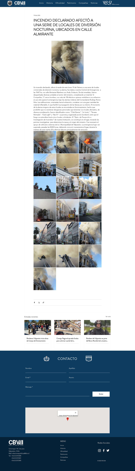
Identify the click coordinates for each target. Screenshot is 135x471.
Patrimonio (64, 454)
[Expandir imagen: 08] (67, 233)
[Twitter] (108, 450)
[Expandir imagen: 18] (90, 256)
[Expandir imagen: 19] (45, 279)
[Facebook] (104, 450)
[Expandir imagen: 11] (67, 210)
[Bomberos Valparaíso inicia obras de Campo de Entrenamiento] (37, 327)
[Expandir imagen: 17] (67, 256)
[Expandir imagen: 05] (67, 165)
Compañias (64, 457)
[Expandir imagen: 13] (90, 187)
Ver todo (108, 316)
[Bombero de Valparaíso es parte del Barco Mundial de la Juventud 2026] (97, 327)
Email (27, 377)
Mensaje (28, 387)
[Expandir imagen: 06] (90, 165)
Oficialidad (64, 451)
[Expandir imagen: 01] (67, 142)
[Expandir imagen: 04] (45, 165)
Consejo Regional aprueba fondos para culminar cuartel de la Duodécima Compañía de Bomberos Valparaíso (67, 339)
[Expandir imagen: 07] (45, 187)
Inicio (62, 445)
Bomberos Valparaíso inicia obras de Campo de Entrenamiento (37, 339)
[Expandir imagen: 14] (67, 187)
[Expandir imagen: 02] (45, 142)
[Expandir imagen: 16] (45, 256)
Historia (62, 448)
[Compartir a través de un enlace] (43, 302)
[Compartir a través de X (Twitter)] (39, 302)
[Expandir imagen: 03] (90, 142)
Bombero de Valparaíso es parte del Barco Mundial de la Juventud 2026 (97, 339)
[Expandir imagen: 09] (45, 233)
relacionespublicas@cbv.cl (20, 453)
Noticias (63, 460)
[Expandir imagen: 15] (90, 233)
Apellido (72, 368)
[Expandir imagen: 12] (45, 210)
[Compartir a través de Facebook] (34, 302)
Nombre (28, 368)
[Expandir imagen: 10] (90, 210)
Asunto (71, 377)
